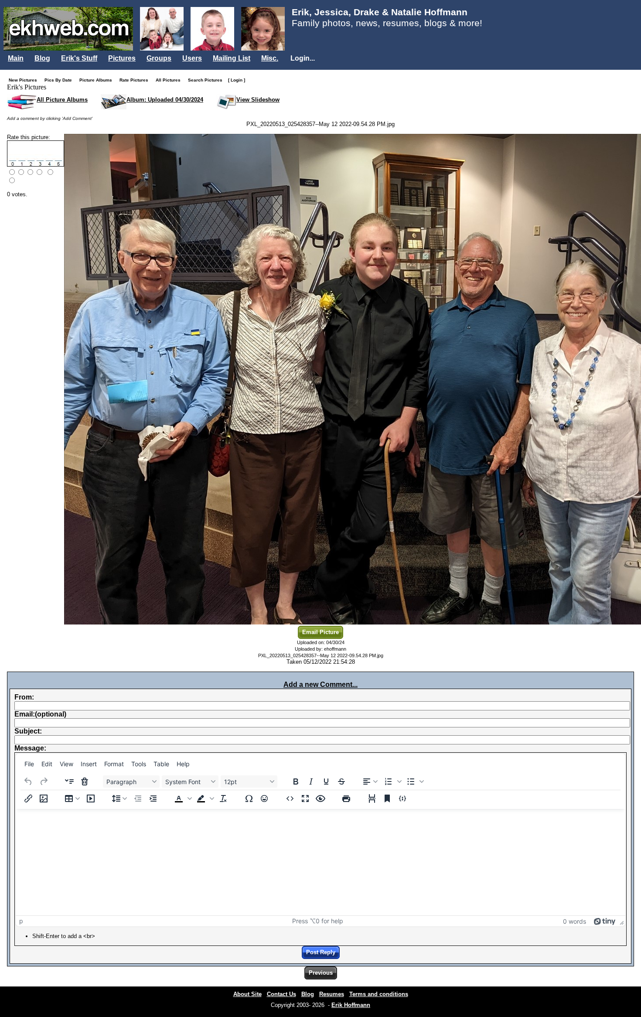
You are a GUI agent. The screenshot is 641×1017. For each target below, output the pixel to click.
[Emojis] (264, 798)
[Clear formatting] (223, 798)
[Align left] (370, 781)
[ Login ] (236, 80)
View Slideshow (258, 99)
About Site (247, 994)
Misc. (269, 58)
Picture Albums (97, 80)
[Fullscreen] (305, 798)
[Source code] (290, 798)
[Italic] (310, 781)
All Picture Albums (62, 99)
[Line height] (119, 798)
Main (16, 58)
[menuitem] (29, 764)
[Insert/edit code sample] (402, 798)
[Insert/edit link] (28, 798)
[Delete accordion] (84, 781)
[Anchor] (387, 798)
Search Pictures (207, 80)
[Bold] (295, 781)
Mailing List (231, 58)
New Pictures (25, 80)
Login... (302, 58)
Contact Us (281, 994)
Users (192, 58)
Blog (42, 58)
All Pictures (170, 80)
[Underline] (326, 781)
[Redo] (43, 781)
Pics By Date (60, 80)
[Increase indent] (153, 798)
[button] (392, 781)
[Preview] (320, 798)
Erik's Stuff (79, 58)
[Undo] (28, 781)
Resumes (331, 994)
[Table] (72, 798)
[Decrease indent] (137, 798)
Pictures (122, 58)
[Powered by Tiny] (605, 921)
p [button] (21, 921)
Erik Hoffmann (350, 1005)
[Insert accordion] (69, 781)
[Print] (346, 798)
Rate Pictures (135, 80)
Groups (159, 58)
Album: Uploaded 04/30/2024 (164, 99)
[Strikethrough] (341, 781)
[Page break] (372, 798)
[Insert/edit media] (90, 798)
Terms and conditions (378, 994)
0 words (574, 921)
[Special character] (249, 798)
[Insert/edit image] (43, 798)
